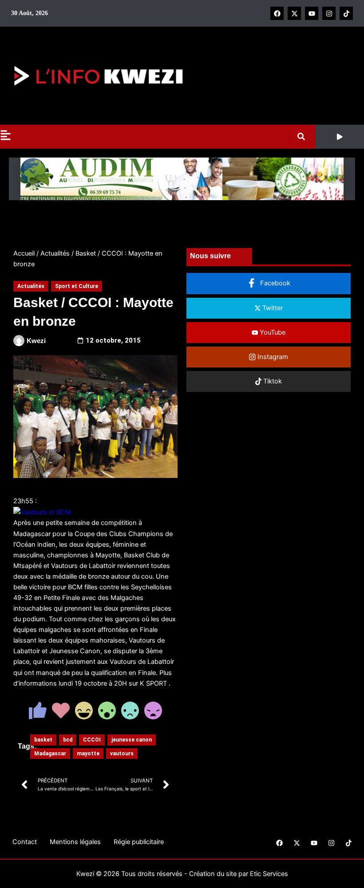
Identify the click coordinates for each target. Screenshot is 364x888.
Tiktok (271, 381)
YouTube (271, 332)
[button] (339, 137)
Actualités (55, 253)
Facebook (274, 283)
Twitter (272, 308)
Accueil (24, 253)
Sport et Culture (76, 286)
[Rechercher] (303, 136)
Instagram (272, 357)
